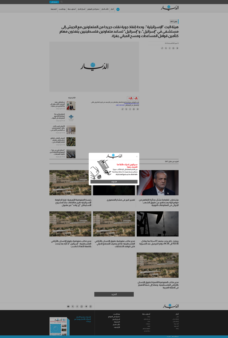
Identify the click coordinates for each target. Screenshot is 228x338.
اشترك (114, 182)
